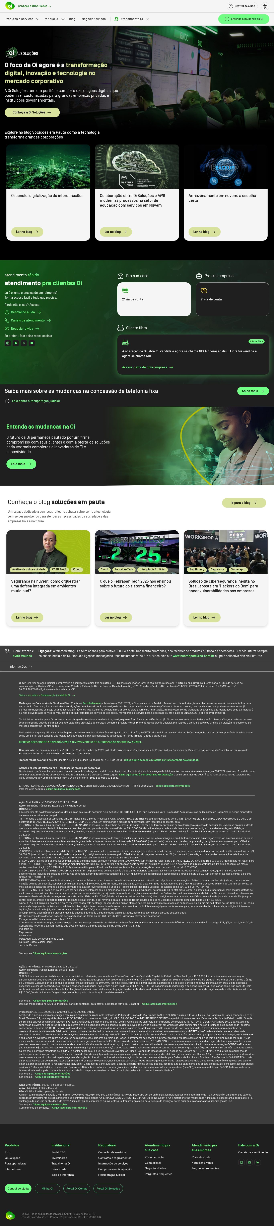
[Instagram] (241, 1162)
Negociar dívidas (94, 19)
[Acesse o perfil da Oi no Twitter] (24, 343)
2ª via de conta (154, 1157)
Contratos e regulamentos (114, 1157)
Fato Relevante (92, 703)
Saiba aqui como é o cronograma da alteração (146, 774)
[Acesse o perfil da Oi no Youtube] (32, 343)
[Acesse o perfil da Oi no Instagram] (8, 343)
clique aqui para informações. (63, 789)
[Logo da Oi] (10, 6)
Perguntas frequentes (158, 1173)
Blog (72, 19)
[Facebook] (249, 1162)
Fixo (7, 1152)
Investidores (59, 1157)
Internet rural (13, 1169)
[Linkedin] (257, 1162)
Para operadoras (15, 1163)
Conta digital (153, 1162)
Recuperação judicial (111, 1174)
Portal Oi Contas (76, 1188)
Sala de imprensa (63, 1174)
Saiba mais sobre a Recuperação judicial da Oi (44, 695)
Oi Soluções (12, 1157)
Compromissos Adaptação (115, 1169)
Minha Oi (47, 1188)
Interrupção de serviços (113, 1163)
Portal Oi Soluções (108, 1188)
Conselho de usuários (112, 1152)
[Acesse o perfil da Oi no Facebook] (16, 343)
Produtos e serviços (19, 19)
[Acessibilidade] (265, 6)
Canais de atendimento (253, 1152)
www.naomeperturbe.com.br (193, 656)
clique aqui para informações (173, 785)
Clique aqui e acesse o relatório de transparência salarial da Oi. (161, 760)
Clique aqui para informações (50, 953)
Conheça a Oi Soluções (29, 112)
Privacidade (59, 1169)
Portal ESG (59, 1152)
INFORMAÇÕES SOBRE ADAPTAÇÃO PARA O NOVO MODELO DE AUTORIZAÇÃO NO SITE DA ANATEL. (80, 742)
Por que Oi (51, 19)
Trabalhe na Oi (61, 1163)
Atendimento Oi (132, 19)
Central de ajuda (18, 1188)
